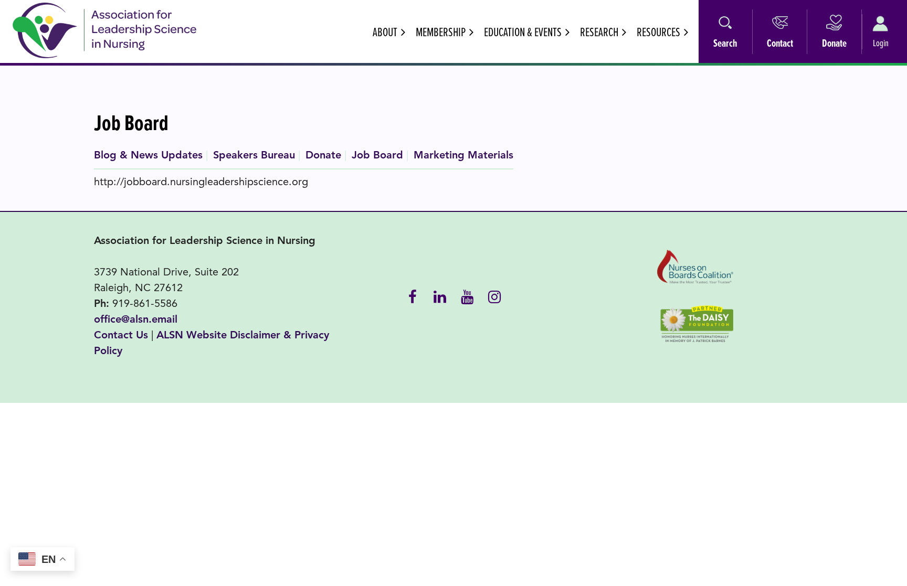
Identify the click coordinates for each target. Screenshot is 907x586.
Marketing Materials (463, 155)
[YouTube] (467, 296)
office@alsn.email (135, 319)
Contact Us (121, 335)
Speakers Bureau (254, 155)
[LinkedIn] (440, 296)
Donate (323, 155)
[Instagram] (494, 296)
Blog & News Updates (148, 155)
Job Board (377, 155)
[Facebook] (412, 296)
